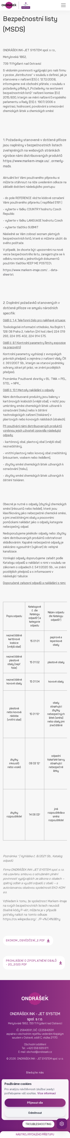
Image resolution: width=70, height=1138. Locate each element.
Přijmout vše (35, 1102)
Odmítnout (35, 1112)
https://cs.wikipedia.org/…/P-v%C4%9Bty (31, 919)
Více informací (46, 1093)
